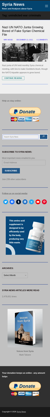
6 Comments (42, 40)
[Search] (43, 137)
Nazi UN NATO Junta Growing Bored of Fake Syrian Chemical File (23, 30)
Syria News (13, 4)
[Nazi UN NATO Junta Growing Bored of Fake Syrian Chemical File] (25, 52)
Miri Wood (8, 40)
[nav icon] (46, 6)
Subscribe (11, 171)
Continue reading (13, 78)
